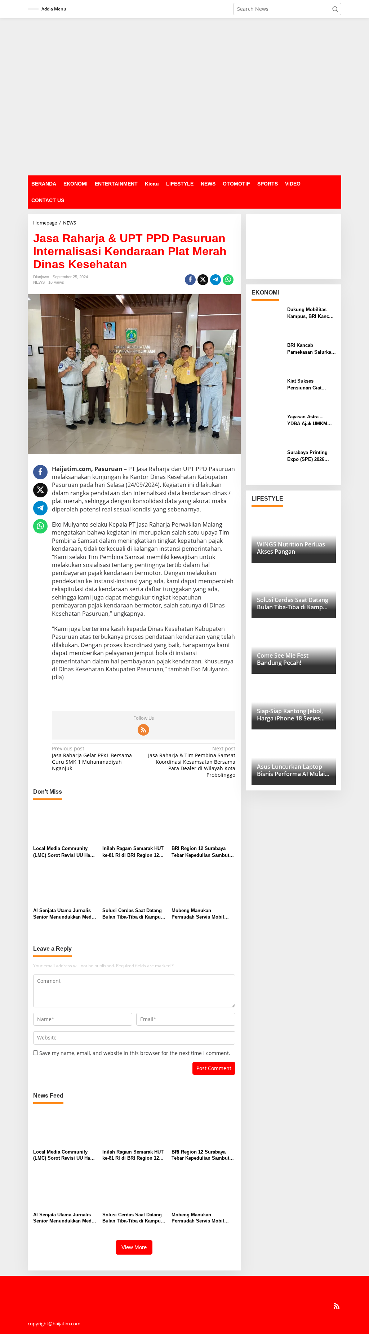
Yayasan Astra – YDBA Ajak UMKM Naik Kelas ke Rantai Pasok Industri (310, 420)
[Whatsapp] (228, 279)
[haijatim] (184, 96)
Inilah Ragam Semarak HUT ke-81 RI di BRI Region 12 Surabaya (133, 852)
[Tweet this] (202, 279)
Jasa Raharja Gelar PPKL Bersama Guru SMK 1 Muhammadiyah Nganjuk (92, 758)
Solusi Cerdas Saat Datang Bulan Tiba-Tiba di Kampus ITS (132, 914)
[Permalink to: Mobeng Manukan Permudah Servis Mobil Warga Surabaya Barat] (203, 886)
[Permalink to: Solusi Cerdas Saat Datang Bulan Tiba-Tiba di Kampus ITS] (134, 886)
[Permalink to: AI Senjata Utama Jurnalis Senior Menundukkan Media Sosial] (65, 886)
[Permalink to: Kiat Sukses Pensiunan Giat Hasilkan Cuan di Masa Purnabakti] (267, 392)
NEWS (39, 282)
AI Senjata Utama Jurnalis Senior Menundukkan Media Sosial (64, 914)
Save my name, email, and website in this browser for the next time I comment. (134, 1053)
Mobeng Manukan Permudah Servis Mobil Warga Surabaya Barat (198, 914)
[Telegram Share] (215, 279)
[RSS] (143, 730)
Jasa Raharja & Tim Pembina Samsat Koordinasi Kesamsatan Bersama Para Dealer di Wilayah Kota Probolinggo (191, 761)
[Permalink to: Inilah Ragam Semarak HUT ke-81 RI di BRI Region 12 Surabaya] (134, 824)
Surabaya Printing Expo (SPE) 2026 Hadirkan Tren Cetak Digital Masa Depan (309, 456)
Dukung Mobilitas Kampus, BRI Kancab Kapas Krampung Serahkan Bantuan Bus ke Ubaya (310, 313)
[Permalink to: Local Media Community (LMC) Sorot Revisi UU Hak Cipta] (65, 824)
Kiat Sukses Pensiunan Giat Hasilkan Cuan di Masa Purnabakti (306, 384)
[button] (335, 9)
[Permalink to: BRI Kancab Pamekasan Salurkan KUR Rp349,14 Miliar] (267, 356)
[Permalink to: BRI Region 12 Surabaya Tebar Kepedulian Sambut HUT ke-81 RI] (203, 824)
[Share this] (190, 279)
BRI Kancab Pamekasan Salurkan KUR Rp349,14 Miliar (310, 349)
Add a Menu (53, 9)
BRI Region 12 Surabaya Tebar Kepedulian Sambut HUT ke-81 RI (200, 852)
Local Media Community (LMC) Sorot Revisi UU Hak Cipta (63, 852)
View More (134, 1247)
